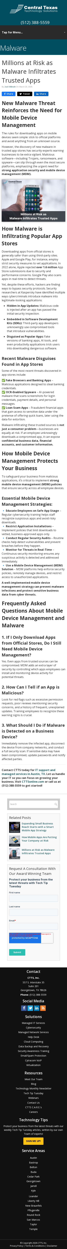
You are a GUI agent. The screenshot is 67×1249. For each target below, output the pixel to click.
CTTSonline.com (33, 782)
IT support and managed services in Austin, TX (28, 772)
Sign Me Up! (33, 1141)
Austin (33, 1157)
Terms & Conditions (35, 1245)
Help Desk (33, 1037)
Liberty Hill (33, 1200)
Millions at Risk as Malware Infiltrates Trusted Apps (38, 851)
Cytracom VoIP (33, 1060)
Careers (33, 1112)
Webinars (33, 1097)
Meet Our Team (33, 1079)
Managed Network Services (33, 1032)
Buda (33, 1172)
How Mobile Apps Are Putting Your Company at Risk (39, 839)
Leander (33, 1196)
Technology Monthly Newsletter (33, 1088)
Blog (33, 1083)
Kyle (33, 1190)
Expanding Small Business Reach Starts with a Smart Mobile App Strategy (38, 827)
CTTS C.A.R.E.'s (33, 1107)
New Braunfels (33, 1205)
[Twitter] (30, 1008)
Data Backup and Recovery (33, 1046)
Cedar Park (33, 1176)
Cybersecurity (33, 1027)
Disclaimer (52, 1245)
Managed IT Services (33, 1023)
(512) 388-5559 (35, 22)
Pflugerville (33, 1210)
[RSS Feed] (43, 1008)
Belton (33, 1167)
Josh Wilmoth (10, 87)
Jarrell (33, 1186)
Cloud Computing (33, 1041)
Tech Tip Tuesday (33, 1093)
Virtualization (33, 1065)
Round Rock (33, 1214)
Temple (33, 1229)
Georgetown (33, 1181)
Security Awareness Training (33, 1051)
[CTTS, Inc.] (33, 8)
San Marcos (33, 1219)
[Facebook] (24, 1008)
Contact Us (33, 1102)
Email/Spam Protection (33, 1055)
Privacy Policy (16, 1245)
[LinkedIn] (36, 1008)
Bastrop (33, 1162)
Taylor (33, 1224)
